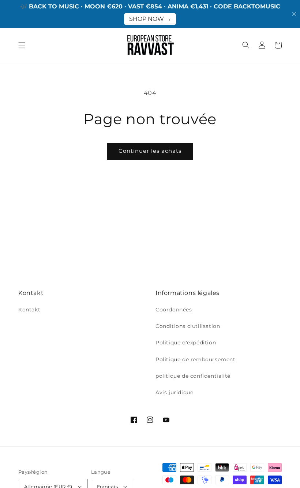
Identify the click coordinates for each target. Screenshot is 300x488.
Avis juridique (174, 392)
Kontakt (29, 309)
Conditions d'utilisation (187, 326)
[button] (22, 45)
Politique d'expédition (185, 342)
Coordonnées (173, 309)
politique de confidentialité (192, 376)
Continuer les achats (150, 150)
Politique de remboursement (195, 359)
